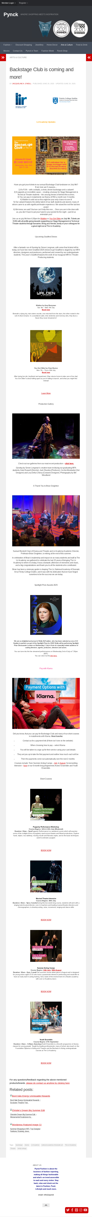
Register (22, 3)
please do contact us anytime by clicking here (48, 1083)
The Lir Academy (70, 1145)
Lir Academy (35, 1145)
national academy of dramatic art (52, 1145)
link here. (53, 656)
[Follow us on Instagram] (81, 1210)
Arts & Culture (67, 45)
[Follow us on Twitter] (68, 1210)
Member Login (8, 3)
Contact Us (17, 51)
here (48, 310)
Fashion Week (47, 51)
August (62, 763)
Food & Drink (81, 45)
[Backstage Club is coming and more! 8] (46, 703)
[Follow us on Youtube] (85, 1210)
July (55, 763)
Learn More (46, 393)
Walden (43, 219)
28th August (56, 970)
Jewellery (39, 45)
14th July (47, 970)
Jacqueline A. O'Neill (21, 84)
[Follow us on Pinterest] (76, 1210)
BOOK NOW (46, 850)
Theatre (12, 1148)
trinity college (22, 1148)
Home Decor (52, 45)
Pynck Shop (62, 51)
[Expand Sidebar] (3, 57)
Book (44, 310)
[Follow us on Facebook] (72, 1210)
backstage (19, 1145)
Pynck (11, 14)
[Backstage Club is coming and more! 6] (46, 520)
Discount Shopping (24, 45)
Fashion (6, 45)
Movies (6, 51)
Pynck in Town (32, 51)
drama (27, 1145)
